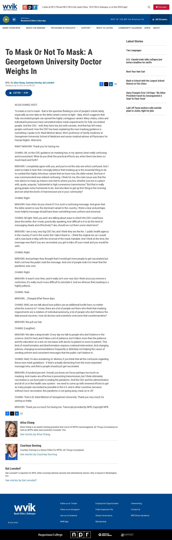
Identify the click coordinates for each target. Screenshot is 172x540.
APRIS (147, 28)
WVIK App (64, 522)
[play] (6, 19)
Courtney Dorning (34, 82)
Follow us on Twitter (68, 504)
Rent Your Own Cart (135, 71)
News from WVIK (11, 28)
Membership (101, 522)
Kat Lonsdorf (48, 82)
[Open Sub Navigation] (22, 28)
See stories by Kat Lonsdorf (20, 480)
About (156, 28)
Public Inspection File (104, 510)
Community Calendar (130, 28)
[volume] (14, 20)
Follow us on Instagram (70, 510)
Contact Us (135, 510)
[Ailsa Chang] (11, 429)
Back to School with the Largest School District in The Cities (145, 82)
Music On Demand (35, 28)
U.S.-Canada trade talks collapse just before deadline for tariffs (144, 61)
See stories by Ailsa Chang (35, 434)
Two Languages (133, 50)
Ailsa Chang (19, 82)
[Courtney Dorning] (11, 452)
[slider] (18, 19)
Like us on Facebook (68, 516)
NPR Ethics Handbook (140, 516)
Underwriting (136, 504)
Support (86, 28)
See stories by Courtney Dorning (38, 454)
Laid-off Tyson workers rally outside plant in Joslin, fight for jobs (144, 109)
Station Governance (104, 516)
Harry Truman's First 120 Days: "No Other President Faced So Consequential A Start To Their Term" (146, 95)
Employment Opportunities (107, 504)
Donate (162, 7)
